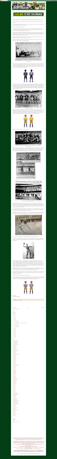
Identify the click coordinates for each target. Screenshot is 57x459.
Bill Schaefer (14, 340)
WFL (14, 406)
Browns (14, 359)
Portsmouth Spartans (20, 300)
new (13, 411)
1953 (14, 387)
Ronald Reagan (15, 402)
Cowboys (14, 347)
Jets (13, 375)
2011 (14, 337)
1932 (17, 300)
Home (28, 307)
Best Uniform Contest (15, 364)
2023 (14, 316)
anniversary (14, 407)
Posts (14, 420)
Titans (14, 405)
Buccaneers (14, 365)
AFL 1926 (14, 392)
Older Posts (42, 307)
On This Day (14, 342)
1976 (14, 389)
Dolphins (14, 348)
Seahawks (14, 382)
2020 (14, 319)
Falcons (14, 374)
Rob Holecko (14, 401)
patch (14, 413)
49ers (14, 351)
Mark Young (14, 398)
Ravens (14, 381)
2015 (14, 332)
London (14, 397)
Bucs (14, 368)
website (14, 383)
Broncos (14, 358)
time (13, 415)
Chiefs (14, 361)
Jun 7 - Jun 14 (16, 324)
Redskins (14, 372)
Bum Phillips (14, 394)
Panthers (14, 371)
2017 (14, 330)
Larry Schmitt (15, 344)
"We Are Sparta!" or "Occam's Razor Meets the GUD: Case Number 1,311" (28, 19)
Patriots (14, 354)
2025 (14, 315)
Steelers (14, 346)
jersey (14, 410)
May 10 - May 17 (16, 325)
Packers (14, 370)
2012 (14, 336)
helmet (14, 408)
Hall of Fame (15, 379)
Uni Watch (14, 377)
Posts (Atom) (17, 308)
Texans (14, 404)
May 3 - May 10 (16, 326)
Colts (14, 362)
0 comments (14, 299)
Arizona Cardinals (15, 393)
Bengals (14, 373)
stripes (14, 414)
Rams (14, 367)
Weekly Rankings (15, 350)
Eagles (14, 349)
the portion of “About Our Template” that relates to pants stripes (34, 439)
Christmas (14, 378)
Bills (13, 352)
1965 (14, 388)
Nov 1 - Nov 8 (16, 320)
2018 (14, 329)
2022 (14, 317)
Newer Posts (14, 307)
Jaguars (14, 380)
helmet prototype (15, 409)
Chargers (14, 360)
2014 (14, 333)
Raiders (14, 356)
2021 (14, 318)
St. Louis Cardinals (15, 403)
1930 (14, 300)
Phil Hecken (14, 399)
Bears (14, 363)
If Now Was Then (15, 353)
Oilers (14, 369)
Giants (14, 345)
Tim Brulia (14, 341)
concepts (14, 355)
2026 (14, 314)
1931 (16, 300)
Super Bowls (14, 343)
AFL (14, 391)
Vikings (14, 357)
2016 (14, 331)
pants (14, 412)
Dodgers (14, 395)
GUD (14, 396)
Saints (14, 376)
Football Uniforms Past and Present (32, 450)
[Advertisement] (28, 304)
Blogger (39, 453)
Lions (14, 366)
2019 (14, 328)
